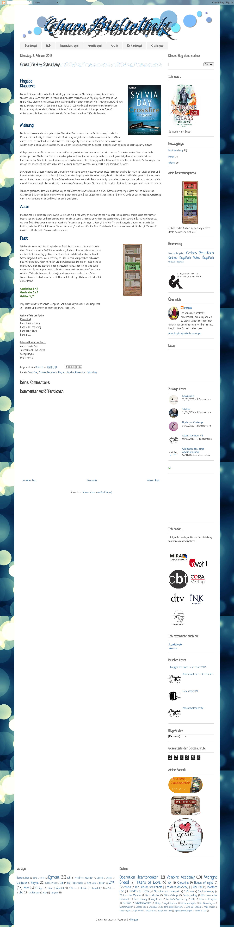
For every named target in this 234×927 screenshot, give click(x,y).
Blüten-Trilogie (171, 895)
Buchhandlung (175, 150)
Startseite (92, 480)
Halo (193, 899)
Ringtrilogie (150, 911)
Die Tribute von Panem (148, 887)
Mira (26, 888)
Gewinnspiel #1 (190, 691)
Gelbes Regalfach (200, 253)
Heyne (61, 372)
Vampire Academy (181, 877)
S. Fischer (73, 888)
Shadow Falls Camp (165, 911)
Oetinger (39, 888)
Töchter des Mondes (130, 895)
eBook (171, 162)
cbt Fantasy (34, 893)
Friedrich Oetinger (84, 878)
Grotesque (153, 907)
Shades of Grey (139, 891)
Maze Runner (209, 907)
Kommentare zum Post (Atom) (97, 492)
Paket (171, 156)
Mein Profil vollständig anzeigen (184, 333)
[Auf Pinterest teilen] (80, 367)
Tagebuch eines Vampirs (183, 911)
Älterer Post (153, 480)
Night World (138, 911)
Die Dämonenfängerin (207, 903)
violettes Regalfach (175, 262)
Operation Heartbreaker (139, 877)
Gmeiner (109, 878)
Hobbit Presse (51, 883)
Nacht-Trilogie (125, 911)
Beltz (35, 878)
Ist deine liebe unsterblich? (171, 907)
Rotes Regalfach (203, 258)
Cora (42, 878)
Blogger (134, 919)
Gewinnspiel (188, 396)
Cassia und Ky (190, 895)
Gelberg (100, 878)
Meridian (127, 903)
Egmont (53, 877)
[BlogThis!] (70, 367)
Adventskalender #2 (192, 435)
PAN (50, 888)
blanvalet (95, 888)
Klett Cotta (91, 883)
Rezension (80, 372)
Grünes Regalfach (48, 372)
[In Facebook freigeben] (77, 367)
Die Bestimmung (206, 891)
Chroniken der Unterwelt (167, 891)
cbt (21, 892)
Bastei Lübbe (23, 878)
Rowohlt (60, 888)
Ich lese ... (187, 409)
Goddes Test (141, 907)
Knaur (102, 883)
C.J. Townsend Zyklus (188, 903)
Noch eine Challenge (192, 422)
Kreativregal (95, 45)
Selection (125, 887)
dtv (45, 892)
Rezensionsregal (69, 45)
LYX (111, 882)
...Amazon (172, 648)
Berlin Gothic (152, 895)
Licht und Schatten (193, 907)
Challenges (157, 45)
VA (169, 883)
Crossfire (32, 372)
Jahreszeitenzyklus (208, 899)
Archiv (114, 45)
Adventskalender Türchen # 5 (198, 674)
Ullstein (83, 888)
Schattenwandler (143, 903)
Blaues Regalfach (176, 253)
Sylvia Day (92, 372)
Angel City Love (170, 903)
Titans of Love (148, 882)
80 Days (158, 903)
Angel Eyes (156, 899)
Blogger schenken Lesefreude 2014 (188, 667)
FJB (69, 877)
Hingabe (70, 372)
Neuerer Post (29, 480)
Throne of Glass (201, 911)
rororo (54, 892)
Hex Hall (197, 887)
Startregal (31, 45)
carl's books (110, 888)
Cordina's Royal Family (176, 899)
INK (61, 883)
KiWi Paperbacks (75, 883)
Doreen (39, 367)
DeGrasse (189, 891)
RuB (48, 45)
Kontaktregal (134, 45)
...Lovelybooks (175, 644)
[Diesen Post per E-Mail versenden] (67, 367)
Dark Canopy (140, 899)
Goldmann (22, 883)
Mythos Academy (177, 887)
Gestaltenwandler (126, 907)
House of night (203, 883)
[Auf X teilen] (74, 367)
